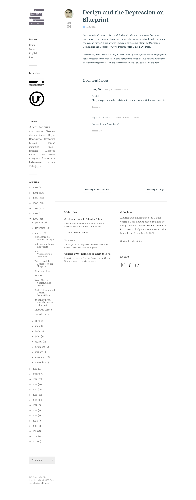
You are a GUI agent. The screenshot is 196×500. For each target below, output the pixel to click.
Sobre (32, 49)
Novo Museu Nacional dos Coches (42, 283)
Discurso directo (43, 310)
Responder (97, 107)
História (51, 147)
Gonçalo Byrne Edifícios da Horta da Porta (87, 254)
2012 (35, 379)
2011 (34, 374)
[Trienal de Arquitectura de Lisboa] (36, 87)
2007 (35, 208)
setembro (40, 347)
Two (157, 63)
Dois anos (69, 240)
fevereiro (40, 228)
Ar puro (38, 275)
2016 (35, 400)
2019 (35, 415)
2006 (35, 203)
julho (38, 336)
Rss (31, 57)
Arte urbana (36, 132)
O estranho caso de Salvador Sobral (83, 219)
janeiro (39, 222)
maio (38, 326)
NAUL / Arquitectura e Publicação (43, 254)
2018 (35, 410)
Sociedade (48, 158)
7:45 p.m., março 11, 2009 (127, 117)
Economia (35, 139)
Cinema (50, 131)
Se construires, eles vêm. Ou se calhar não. (43, 302)
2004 (35, 193)
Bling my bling (42, 271)
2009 (35, 219)
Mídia (42, 155)
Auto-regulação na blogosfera (44, 245)
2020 (35, 421)
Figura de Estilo (102, 117)
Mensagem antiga (155, 189)
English (33, 53)
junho (38, 331)
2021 (35, 426)
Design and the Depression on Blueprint (43, 264)
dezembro (41, 362)
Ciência (33, 135)
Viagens (51, 162)
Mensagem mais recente (97, 189)
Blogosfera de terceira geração (44, 238)
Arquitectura (40, 127)
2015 (35, 395)
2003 (35, 187)
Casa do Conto (42, 314)
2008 (35, 213)
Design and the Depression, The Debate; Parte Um (110, 47)
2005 (35, 198)
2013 (35, 384)
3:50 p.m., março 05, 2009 (116, 90)
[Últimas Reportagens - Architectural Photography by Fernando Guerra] (36, 106)
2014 (35, 389)
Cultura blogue (47, 135)
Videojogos (35, 166)
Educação (33, 143)
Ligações (50, 151)
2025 (35, 441)
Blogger (46, 483)
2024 (35, 436)
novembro (41, 357)
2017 (35, 405)
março (39, 233)
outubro (39, 352)
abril (38, 321)
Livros (32, 154)
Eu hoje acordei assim (76, 232)
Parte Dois (144, 47)
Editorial (49, 139)
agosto (39, 341)
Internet (33, 151)
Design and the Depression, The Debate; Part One (127, 63)
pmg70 (96, 89)
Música (51, 155)
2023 (35, 431)
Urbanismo (36, 162)
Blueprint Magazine (149, 43)
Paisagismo (34, 159)
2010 (35, 369)
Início (32, 45)
